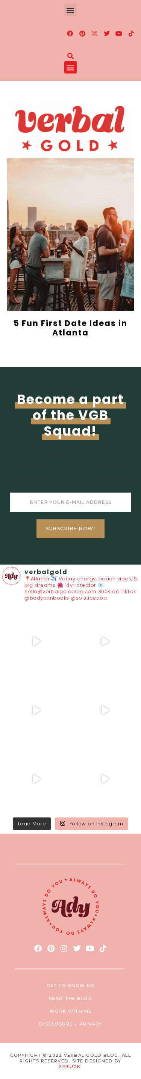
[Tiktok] (131, 34)
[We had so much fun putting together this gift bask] (36, 779)
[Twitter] (107, 34)
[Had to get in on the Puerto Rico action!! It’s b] (36, 710)
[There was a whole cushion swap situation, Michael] (36, 641)
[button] (70, 10)
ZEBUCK (69, 1066)
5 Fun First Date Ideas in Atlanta (70, 328)
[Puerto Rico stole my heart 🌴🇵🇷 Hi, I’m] (105, 710)
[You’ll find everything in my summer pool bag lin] (105, 641)
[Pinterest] (82, 34)
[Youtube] (119, 34)
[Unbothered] (105, 779)
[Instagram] (95, 34)
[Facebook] (70, 34)
